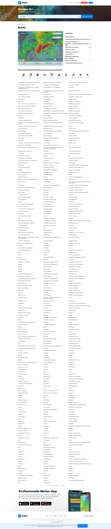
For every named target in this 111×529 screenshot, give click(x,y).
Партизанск (46, 374)
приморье (71, 218)
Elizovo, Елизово (72, 140)
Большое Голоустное (22, 259)
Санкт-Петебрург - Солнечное (50, 108)
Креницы (71, 194)
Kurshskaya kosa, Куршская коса (25, 273)
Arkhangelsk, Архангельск (75, 103)
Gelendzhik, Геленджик (48, 96)
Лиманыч (71, 331)
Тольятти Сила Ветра (73, 285)
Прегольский (46, 334)
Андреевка (45, 194)
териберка (45, 151)
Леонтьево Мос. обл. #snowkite (50, 145)
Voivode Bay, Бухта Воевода (49, 223)
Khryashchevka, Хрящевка (49, 220)
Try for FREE (84, 2)
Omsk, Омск (71, 179)
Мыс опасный (46, 400)
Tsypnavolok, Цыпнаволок (24, 234)
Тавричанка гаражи (47, 208)
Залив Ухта (20, 269)
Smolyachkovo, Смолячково (24, 155)
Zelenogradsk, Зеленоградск (24, 108)
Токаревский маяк (47, 232)
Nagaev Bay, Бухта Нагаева (75, 266)
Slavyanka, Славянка (73, 160)
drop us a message (60, 521)
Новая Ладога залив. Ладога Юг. (76, 211)
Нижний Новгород (22, 131)
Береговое (45, 402)
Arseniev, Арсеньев (47, 266)
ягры (70, 247)
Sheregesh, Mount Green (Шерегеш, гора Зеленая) (80, 94)
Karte (70, 2)
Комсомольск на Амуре (23, 227)
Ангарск (70, 430)
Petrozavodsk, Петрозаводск (24, 276)
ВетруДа (20, 266)
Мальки (19, 319)
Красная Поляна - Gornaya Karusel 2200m (27, 362)
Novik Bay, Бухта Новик (48, 201)
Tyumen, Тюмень (72, 135)
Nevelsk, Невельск (47, 133)
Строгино (45, 292)
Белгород (45, 243)
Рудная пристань (47, 475)
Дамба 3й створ (21, 295)
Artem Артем (21, 153)
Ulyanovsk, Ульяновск (48, 283)
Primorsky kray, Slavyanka (49, 466)
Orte (74, 2)
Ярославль (20, 395)
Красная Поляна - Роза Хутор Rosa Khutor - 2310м (29, 82)
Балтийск (20, 449)
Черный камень (21, 416)
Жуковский (71, 423)
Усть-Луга (45, 367)
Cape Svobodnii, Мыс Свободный (25, 232)
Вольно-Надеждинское (74, 475)
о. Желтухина (46, 440)
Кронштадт (20, 292)
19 (61, 485)
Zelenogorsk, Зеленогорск (75, 147)
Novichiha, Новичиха (48, 454)
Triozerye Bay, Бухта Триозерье (25, 383)
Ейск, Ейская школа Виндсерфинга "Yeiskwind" (79, 131)
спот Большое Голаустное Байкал (25, 475)
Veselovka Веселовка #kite (75, 90)
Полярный (71, 362)
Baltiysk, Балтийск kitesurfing (50, 120)
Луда (70, 145)
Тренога (45, 381)
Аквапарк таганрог (73, 402)
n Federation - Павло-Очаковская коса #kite (53, 126)
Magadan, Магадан (47, 106)
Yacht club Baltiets (47, 305)
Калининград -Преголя (74, 206)
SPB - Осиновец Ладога (74, 237)
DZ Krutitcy (46, 259)
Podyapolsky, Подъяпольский (50, 317)
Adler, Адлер (21, 138)
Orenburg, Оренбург (23, 225)
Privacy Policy (53, 522)
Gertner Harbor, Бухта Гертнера (76, 264)
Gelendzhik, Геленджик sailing (75, 190)
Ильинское (71, 409)
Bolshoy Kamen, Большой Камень (25, 135)
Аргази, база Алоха (22, 430)
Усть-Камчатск (46, 357)
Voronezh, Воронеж (22, 162)
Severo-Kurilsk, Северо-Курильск (51, 280)
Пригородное (72, 367)
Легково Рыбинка (22, 411)
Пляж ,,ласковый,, (73, 273)
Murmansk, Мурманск (23, 94)
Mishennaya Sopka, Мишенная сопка (77, 276)
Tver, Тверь (46, 247)
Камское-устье (21, 388)
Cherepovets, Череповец (74, 213)
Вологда (45, 177)
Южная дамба (21, 213)
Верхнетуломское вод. (48, 456)
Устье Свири (71, 390)
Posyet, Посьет (72, 374)
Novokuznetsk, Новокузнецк (49, 338)
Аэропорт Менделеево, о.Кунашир (76, 480)
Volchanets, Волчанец (73, 329)
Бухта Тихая (46, 329)
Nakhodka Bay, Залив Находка (75, 407)
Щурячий (71, 473)
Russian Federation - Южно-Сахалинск (51, 87)
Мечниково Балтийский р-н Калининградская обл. (80, 426)
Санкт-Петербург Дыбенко (24, 250)
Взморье (20, 271)
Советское (20, 350)
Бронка (45, 435)
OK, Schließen (82, 525)
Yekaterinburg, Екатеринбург (24, 145)
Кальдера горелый (22, 477)
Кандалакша (71, 428)
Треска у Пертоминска (23, 331)
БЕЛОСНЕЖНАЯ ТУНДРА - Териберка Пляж (78, 165)
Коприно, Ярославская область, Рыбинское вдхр (80, 463)
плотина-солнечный (22, 374)
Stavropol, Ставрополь (48, 165)
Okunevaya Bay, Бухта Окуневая (76, 444)
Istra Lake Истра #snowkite (75, 151)
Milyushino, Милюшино (23, 428)
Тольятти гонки (21, 371)
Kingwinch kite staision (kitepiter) (51, 138)
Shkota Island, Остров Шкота (75, 250)
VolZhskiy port (46, 312)
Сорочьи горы (72, 364)
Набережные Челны (47, 172)
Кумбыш (70, 355)
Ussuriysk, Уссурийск (48, 197)
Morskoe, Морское (22, 341)
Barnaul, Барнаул (47, 211)
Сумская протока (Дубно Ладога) (76, 378)
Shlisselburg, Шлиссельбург (49, 350)
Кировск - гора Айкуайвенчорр (76, 177)
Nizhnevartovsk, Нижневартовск (50, 437)
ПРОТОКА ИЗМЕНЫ (73, 421)
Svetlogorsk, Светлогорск (75, 187)
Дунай (44, 442)
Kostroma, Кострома (48, 240)
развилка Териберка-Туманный (25, 285)
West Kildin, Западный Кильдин (50, 278)
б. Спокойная (72, 456)
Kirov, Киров (46, 303)
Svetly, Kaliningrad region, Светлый (26, 223)
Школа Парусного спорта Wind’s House (27, 348)
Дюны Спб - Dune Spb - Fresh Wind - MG (27, 126)
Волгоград (45, 395)
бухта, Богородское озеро (49, 447)
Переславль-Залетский (74, 343)
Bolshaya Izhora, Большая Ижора (25, 113)
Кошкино (45, 364)
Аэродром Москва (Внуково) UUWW (77, 257)
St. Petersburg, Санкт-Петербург (76, 122)
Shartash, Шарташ (73, 197)
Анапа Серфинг (72, 162)
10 (58, 485)
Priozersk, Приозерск (74, 324)
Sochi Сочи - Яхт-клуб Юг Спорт (76, 158)
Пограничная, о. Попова (23, 437)
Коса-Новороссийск (48, 174)
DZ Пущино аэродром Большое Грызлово (52, 131)
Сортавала (20, 245)
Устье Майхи (71, 411)
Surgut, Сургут (46, 269)
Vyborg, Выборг (47, 213)
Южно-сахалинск (47, 115)
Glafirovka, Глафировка (74, 138)
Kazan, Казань (46, 101)
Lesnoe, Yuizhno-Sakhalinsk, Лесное (51, 185)
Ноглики (20, 201)
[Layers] (46, 59)
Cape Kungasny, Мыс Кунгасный (50, 262)
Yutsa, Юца (71, 350)
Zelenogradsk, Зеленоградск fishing (51, 237)
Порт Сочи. (46, 192)
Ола (69, 447)
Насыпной (45, 348)
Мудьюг (45, 369)
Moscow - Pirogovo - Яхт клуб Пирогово (78, 82)
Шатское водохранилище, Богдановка (26, 278)
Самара (70, 369)
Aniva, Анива (46, 160)
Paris (44, 227)
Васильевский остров (23, 369)
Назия (19, 252)
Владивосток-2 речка (73, 271)
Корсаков (20, 376)
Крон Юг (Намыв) (47, 341)
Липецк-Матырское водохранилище (77, 303)
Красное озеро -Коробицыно (75, 435)
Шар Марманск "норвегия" (24, 433)
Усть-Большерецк (22, 230)
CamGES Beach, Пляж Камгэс (24, 280)
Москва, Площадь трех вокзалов (76, 295)
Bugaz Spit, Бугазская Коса (75, 120)
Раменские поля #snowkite (75, 338)
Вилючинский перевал (23, 393)
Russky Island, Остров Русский (25, 110)
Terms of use (58, 522)
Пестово (45, 285)
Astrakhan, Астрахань (48, 153)
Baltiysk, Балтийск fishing (74, 308)
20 (63, 485)
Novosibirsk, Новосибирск (24, 167)
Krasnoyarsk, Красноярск (74, 110)
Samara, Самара (72, 227)
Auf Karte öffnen (88, 16)
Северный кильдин (73, 383)
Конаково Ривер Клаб (23, 357)
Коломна (20, 456)
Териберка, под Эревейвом (75, 461)
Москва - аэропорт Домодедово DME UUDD (28, 147)
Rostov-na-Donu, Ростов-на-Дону (76, 232)
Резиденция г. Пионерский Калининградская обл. (80, 305)
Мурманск (45, 155)
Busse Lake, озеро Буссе (48, 206)
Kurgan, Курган (46, 482)
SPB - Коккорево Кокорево (24, 96)
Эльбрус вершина (73, 234)
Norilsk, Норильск (47, 135)
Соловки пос (21, 470)
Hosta (19, 218)
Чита (70, 449)
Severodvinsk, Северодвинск (75, 115)
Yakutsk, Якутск (21, 334)
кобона (70, 440)
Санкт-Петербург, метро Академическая (52, 345)
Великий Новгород (73, 252)
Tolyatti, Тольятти (22, 329)
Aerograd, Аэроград (48, 158)
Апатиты (45, 423)
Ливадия (71, 225)
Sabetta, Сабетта (22, 310)
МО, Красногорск (22, 442)
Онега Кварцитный (22, 480)
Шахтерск (71, 470)
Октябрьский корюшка (74, 416)
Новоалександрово (22, 283)
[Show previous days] (21, 64)
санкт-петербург (47, 99)
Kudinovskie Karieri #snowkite (25, 444)
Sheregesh (20, 473)
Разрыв (70, 357)
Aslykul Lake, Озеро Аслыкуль (25, 338)
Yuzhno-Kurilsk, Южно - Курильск (25, 220)
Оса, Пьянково (72, 477)
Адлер (70, 297)
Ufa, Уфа (70, 174)
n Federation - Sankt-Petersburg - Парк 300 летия (29, 142)
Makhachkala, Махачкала (48, 167)
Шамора (70, 126)
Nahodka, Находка (73, 99)
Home (19, 24)
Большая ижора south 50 (74, 153)
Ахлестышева (72, 133)
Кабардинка (46, 322)
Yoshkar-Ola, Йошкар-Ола (49, 331)
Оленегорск (21, 463)
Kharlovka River (21, 99)
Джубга (19, 466)
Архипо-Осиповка (73, 437)
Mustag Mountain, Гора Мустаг (25, 151)
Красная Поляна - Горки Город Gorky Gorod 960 (79, 220)
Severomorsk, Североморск (49, 199)
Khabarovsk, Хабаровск (74, 101)
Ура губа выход (46, 250)
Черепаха (45, 355)
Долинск (20, 355)
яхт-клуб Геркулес (22, 199)
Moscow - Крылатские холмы (49, 421)
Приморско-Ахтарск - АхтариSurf (76, 278)
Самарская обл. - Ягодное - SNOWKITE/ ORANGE (79, 442)
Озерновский (72, 414)
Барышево (71, 468)
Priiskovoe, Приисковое (48, 179)
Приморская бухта (73, 317)
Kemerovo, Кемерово (23, 324)
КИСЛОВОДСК (46, 245)
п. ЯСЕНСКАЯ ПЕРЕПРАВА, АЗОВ (76, 167)
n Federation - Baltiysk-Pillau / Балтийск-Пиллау (28, 90)
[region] (41, 46)
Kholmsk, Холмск (47, 181)
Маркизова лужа (72, 310)
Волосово (45, 470)
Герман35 (20, 115)
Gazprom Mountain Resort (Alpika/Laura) (52, 82)
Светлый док (46, 426)
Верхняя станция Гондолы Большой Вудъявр (28, 179)
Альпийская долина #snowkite (25, 120)
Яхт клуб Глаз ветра (47, 310)
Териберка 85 (46, 449)
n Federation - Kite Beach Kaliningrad (26, 187)
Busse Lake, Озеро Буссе (74, 381)
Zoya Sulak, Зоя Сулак (74, 269)
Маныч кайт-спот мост (23, 367)
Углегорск (20, 409)
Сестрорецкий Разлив (74, 113)
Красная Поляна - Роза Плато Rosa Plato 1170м (53, 110)
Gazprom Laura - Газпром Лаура (25, 243)
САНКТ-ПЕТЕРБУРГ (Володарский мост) (77, 404)
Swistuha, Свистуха (73, 172)
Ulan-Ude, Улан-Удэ (22, 402)
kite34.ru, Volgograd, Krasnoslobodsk (77, 459)
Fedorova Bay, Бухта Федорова (25, 308)
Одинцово (71, 400)
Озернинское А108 (73, 319)
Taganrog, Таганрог (47, 187)
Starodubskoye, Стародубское (25, 158)
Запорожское (21, 454)
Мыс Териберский (73, 199)
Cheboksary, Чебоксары (48, 218)
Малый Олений (72, 334)
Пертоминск (71, 259)
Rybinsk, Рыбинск (47, 404)
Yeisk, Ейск (20, 101)
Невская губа (46, 234)
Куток (70, 371)
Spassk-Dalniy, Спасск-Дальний (50, 409)
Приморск (71, 201)
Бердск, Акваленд (22, 390)
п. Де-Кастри (72, 352)
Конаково (71, 245)
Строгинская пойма (22, 128)
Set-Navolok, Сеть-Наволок (24, 190)
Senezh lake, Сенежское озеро (76, 96)
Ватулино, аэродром (22, 400)
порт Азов (45, 428)
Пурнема (71, 393)
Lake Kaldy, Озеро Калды (74, 243)
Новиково (20, 264)
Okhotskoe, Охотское (74, 108)
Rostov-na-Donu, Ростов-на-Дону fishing (27, 103)
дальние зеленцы (47, 444)
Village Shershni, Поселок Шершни (51, 162)
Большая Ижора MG (47, 290)
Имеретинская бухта (48, 230)
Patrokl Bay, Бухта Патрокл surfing (26, 208)
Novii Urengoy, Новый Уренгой (76, 292)
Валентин (71, 312)
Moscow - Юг (46, 252)
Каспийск (20, 257)
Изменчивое (21, 290)
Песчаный (71, 230)
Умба (19, 440)
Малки (70, 388)
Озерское (20, 461)
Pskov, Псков (21, 185)
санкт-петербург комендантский (25, 204)
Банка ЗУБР (20, 317)
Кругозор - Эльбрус (22, 206)
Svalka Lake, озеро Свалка (74, 454)
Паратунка (45, 477)
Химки (44, 397)
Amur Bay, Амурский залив (75, 376)
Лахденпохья (21, 421)
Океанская (20, 414)
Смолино (45, 463)
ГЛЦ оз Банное (46, 378)
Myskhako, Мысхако (22, 364)
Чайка (44, 388)
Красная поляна (21, 181)
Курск (19, 343)
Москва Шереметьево (48, 103)
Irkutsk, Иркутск (72, 128)
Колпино (20, 426)
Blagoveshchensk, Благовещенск (50, 273)
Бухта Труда (71, 395)
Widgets (78, 2)
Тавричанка (46, 430)
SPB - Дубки (20, 140)
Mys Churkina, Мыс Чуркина (24, 197)
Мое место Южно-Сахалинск (24, 312)
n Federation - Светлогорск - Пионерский (27, 160)
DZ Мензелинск (46, 459)
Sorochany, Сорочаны (23, 381)
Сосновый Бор (46, 142)
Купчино (20, 305)
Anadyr (45, 473)
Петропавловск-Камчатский (24, 172)
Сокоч (19, 447)
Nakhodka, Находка (22, 177)
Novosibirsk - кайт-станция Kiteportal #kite (78, 185)
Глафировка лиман (73, 240)
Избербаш (45, 461)
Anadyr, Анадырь (47, 271)
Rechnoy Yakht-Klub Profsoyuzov (50, 390)
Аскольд (20, 407)
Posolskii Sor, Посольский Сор (50, 393)
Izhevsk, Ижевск (47, 276)
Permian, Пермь (72, 142)
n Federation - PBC (22, 404)
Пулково (20, 435)
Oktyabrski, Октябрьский (24, 133)
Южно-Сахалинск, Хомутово (75, 348)
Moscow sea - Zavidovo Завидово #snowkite (78, 192)
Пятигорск (45, 411)
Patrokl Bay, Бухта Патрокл (75, 283)
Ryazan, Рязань (21, 192)
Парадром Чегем (22, 297)
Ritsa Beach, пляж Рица (23, 352)
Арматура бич (21, 423)
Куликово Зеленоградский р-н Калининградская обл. (55, 113)
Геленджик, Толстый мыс (74, 341)
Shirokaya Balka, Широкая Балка (25, 247)
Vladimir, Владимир (47, 362)
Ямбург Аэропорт (22, 468)
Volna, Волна (46, 190)
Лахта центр (21, 165)
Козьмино (20, 397)
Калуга (70, 466)
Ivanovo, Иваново (47, 295)
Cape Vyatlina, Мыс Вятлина (49, 225)
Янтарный (45, 308)
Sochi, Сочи (71, 87)
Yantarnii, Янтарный (73, 106)
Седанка (70, 315)
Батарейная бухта (47, 204)
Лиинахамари (21, 378)
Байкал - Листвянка (22, 174)
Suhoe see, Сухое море (23, 315)
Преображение (72, 397)
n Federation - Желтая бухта (24, 262)
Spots (23, 24)
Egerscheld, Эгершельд (48, 468)
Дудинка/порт (21, 303)
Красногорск (46, 383)
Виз (69, 155)
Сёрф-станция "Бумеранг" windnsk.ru (26, 345)
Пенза (70, 322)
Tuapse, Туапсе (21, 459)
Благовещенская (47, 94)
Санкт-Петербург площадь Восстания (26, 336)
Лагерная (45, 352)
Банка (19, 482)
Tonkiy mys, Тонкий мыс (48, 319)
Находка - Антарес (47, 416)
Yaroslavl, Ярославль (73, 208)
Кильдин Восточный (47, 128)
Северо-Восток (46, 376)
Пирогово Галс (46, 407)
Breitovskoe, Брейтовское (24, 240)
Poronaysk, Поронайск (23, 194)
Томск (44, 371)
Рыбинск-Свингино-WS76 (74, 290)
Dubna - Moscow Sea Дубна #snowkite (26, 106)
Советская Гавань (47, 343)
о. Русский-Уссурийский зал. (49, 324)
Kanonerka (45, 315)
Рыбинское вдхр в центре (75, 345)
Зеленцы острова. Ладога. (75, 433)
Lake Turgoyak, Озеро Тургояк (76, 204)
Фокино (45, 414)
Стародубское (46, 140)
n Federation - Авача (73, 336)
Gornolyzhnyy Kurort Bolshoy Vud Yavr (27, 322)
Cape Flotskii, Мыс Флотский (75, 262)
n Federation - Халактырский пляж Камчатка (53, 122)
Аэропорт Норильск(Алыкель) (50, 264)
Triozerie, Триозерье (23, 211)
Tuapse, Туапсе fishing (48, 257)
